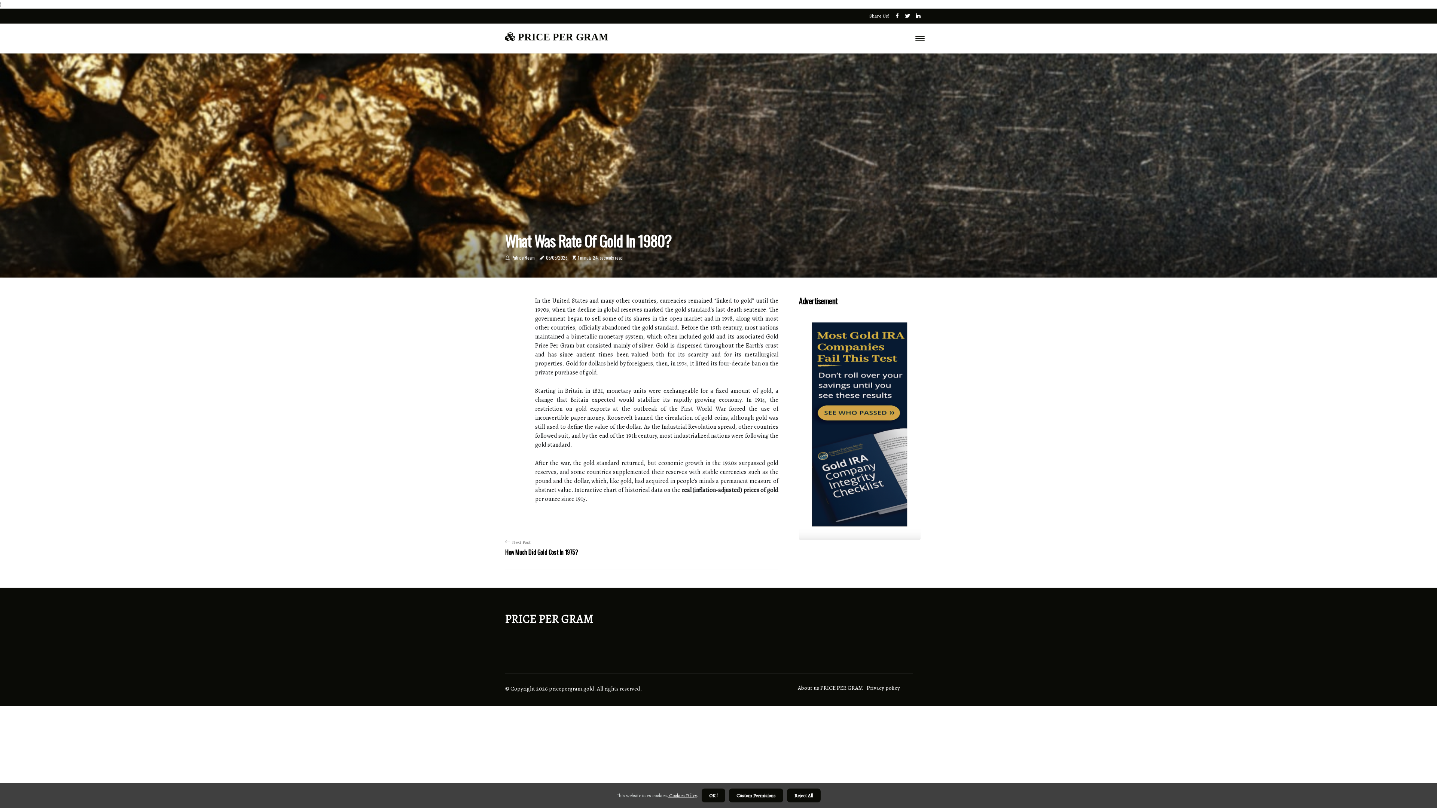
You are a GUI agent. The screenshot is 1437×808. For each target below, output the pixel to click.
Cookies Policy (682, 795)
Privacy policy (883, 688)
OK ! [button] (713, 795)
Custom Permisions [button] (756, 795)
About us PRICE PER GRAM (830, 688)
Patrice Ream (523, 257)
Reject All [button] (803, 795)
